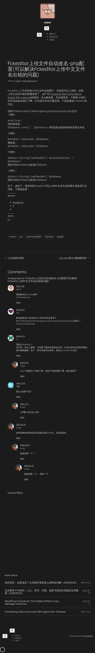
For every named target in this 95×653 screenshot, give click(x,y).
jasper (18, 81)
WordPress (88, 636)
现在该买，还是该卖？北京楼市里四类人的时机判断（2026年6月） (41, 582)
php (20, 236)
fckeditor (12, 236)
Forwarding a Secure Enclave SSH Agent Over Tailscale (35, 611)
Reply (18, 302)
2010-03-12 (20, 336)
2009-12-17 (24, 404)
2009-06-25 (25, 445)
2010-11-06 (20, 286)
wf (17, 339)
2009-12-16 (20, 383)
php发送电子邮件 (16, 257)
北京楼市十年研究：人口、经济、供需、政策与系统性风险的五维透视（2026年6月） (42, 592)
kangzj (22, 366)
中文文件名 (49, 236)
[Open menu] (39, 35)
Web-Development (30, 81)
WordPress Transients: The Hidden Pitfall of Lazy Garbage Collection (32, 602)
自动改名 (60, 236)
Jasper (47, 22)
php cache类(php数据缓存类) (73, 257)
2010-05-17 (20, 309)
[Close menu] (46, 28)
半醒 (18, 386)
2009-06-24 (21, 424)
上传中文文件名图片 (33, 236)
